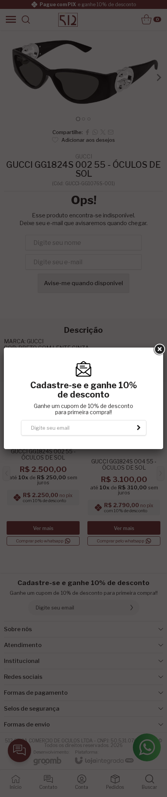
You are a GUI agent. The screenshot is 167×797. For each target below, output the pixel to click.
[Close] (158, 349)
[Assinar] (138, 428)
